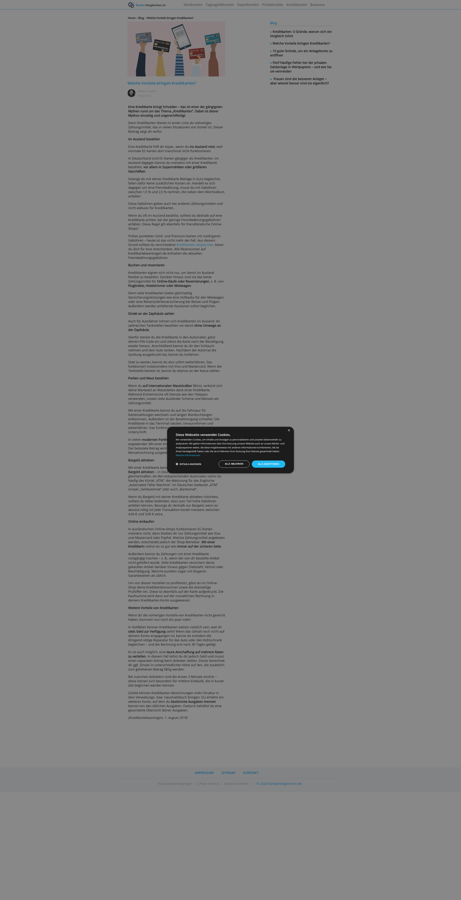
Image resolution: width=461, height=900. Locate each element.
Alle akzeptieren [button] (268, 464)
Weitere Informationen (188, 455)
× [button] (289, 430)
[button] (188, 464)
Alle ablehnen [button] (234, 464)
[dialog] (230, 450)
